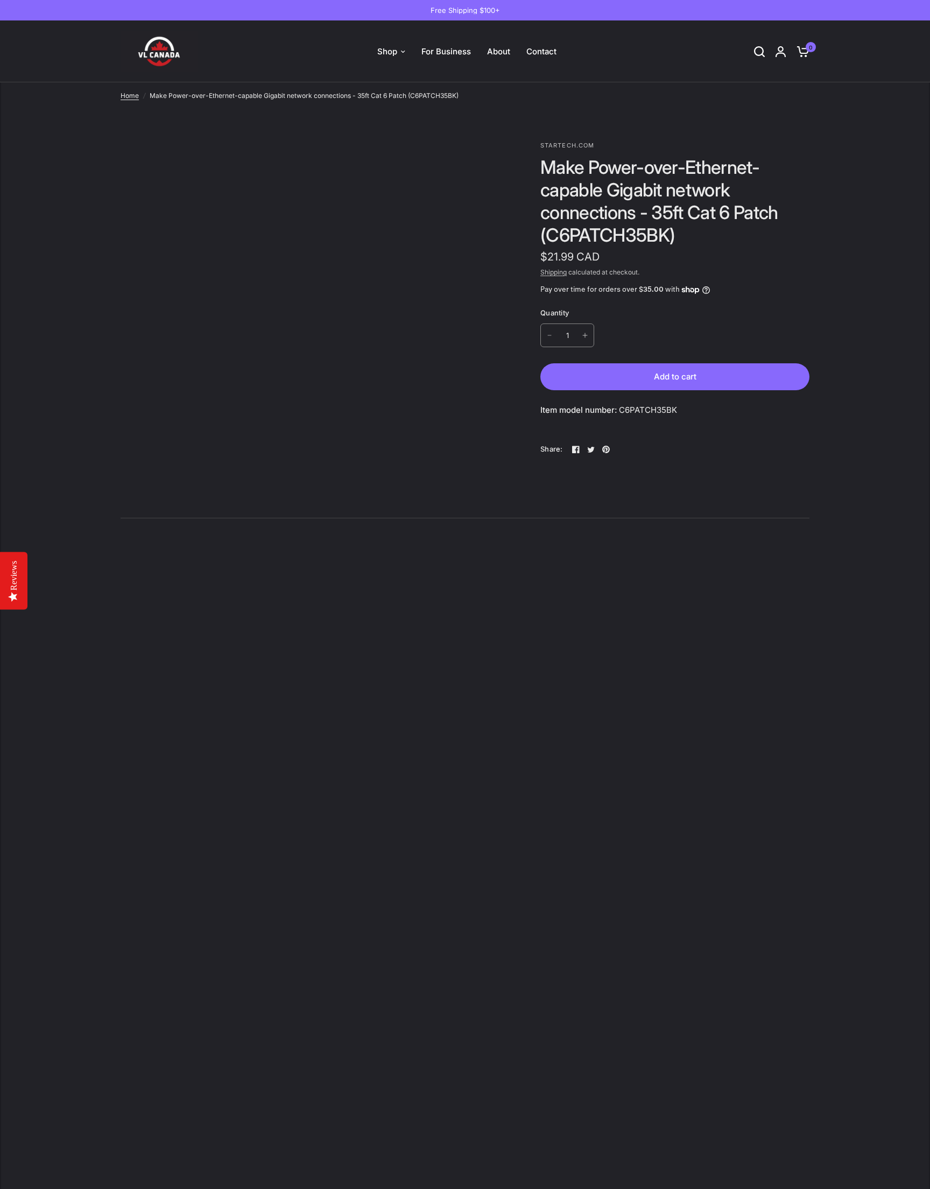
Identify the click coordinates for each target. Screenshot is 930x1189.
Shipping (553, 272)
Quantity (554, 312)
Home (130, 96)
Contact (541, 51)
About (498, 51)
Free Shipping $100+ (465, 10)
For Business (446, 51)
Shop (387, 51)
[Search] (759, 51)
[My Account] (780, 51)
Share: (551, 449)
